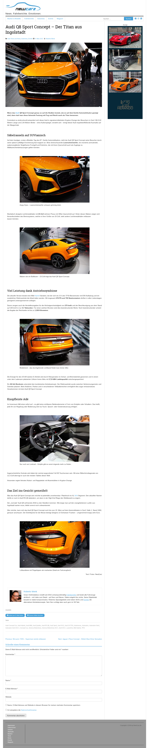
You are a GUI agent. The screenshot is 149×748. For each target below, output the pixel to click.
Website (8, 697)
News (9, 738)
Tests (9, 736)
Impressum (11, 725)
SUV (76, 495)
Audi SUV (61, 625)
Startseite (11, 732)
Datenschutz (12, 727)
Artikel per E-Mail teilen (15, 615)
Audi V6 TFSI (69, 625)
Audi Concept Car (11, 625)
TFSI (83, 628)
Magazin (60, 19)
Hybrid (37, 296)
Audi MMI (29, 625)
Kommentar (10, 654)
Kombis (86, 600)
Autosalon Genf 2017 (12, 628)
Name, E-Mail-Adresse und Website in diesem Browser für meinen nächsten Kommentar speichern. (44, 705)
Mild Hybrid (77, 628)
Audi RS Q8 (45, 625)
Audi (17, 113)
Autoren (10, 729)
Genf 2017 (62, 628)
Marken (10, 734)
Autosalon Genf (94, 625)
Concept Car (24, 628)
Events (50, 19)
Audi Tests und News (14, 39)
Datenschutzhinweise (29, 710)
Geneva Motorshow (35, 628)
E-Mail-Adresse (11, 689)
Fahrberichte (29, 19)
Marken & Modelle (14, 19)
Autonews (41, 19)
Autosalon (85, 625)
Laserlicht (69, 628)
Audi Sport (53, 625)
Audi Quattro (37, 625)
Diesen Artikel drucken (36, 615)
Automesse (77, 625)
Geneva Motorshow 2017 (50, 628)
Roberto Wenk (50, 39)
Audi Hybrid (21, 625)
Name (8, 680)
